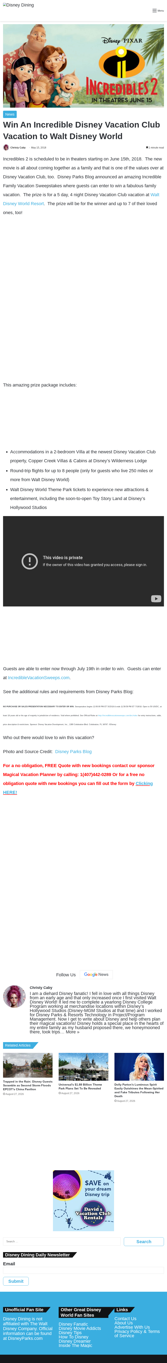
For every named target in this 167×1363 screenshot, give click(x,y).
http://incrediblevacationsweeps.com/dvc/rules (118, 716)
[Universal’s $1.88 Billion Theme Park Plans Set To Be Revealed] (83, 1067)
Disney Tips (70, 1332)
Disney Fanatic (73, 1324)
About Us (123, 1322)
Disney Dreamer (75, 1341)
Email (9, 1264)
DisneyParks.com (25, 1338)
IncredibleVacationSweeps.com (38, 677)
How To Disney (73, 1336)
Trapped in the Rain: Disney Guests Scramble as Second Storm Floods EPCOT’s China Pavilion (28, 1085)
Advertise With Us (132, 1327)
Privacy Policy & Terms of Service (137, 1333)
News (9, 114)
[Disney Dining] (18, 10)
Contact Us (125, 1318)
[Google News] (96, 974)
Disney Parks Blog (73, 751)
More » (72, 1031)
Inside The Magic (75, 1345)
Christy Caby (18, 147)
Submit (15, 1281)
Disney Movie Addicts (80, 1328)
